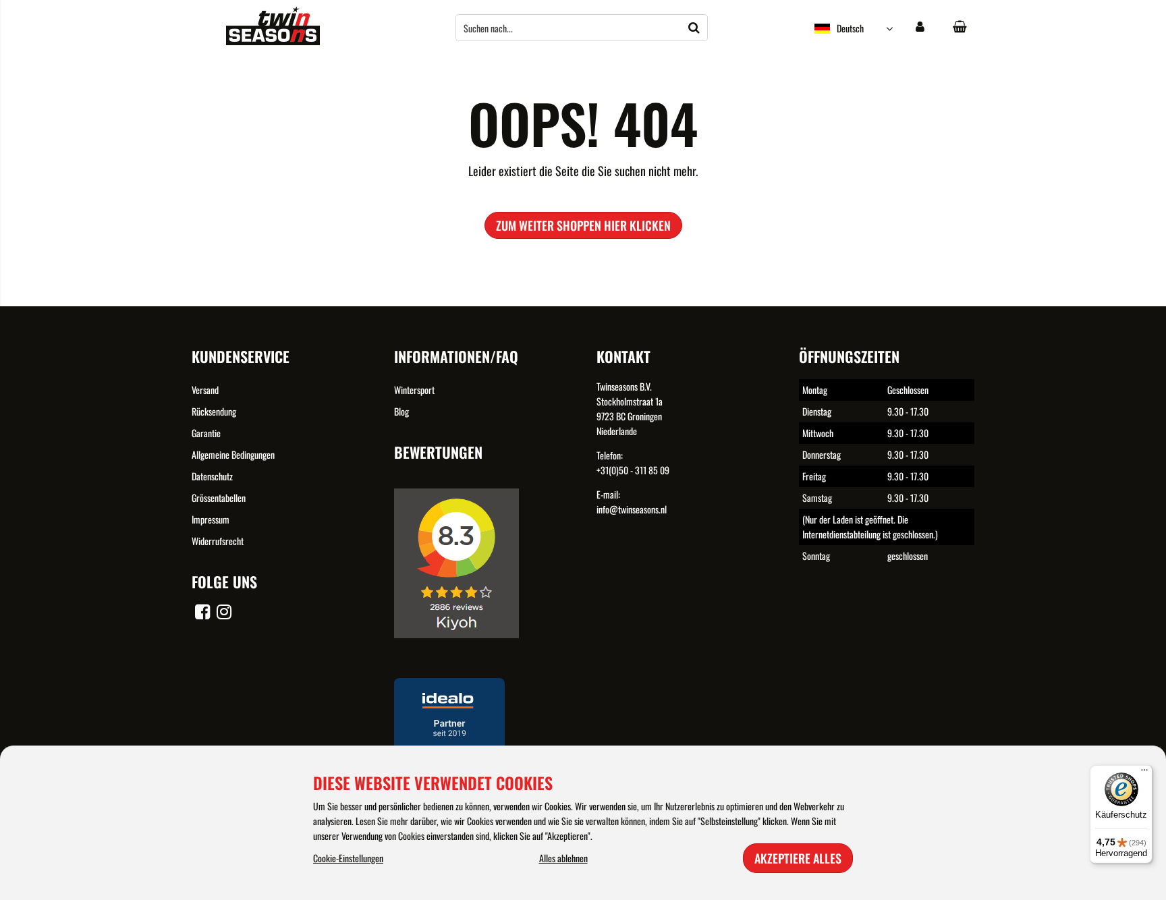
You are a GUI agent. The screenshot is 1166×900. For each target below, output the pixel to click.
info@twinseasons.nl (631, 509)
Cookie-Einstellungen (348, 858)
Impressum (210, 519)
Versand (205, 390)
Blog (401, 411)
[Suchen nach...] (694, 27)
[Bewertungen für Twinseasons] (461, 647)
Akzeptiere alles (797, 858)
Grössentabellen (219, 497)
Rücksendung (214, 411)
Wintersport (414, 390)
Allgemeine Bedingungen (233, 454)
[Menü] (1144, 773)
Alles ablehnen (563, 858)
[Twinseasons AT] (273, 41)
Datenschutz (212, 476)
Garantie (206, 433)
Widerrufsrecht (218, 541)
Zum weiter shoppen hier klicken (583, 225)
